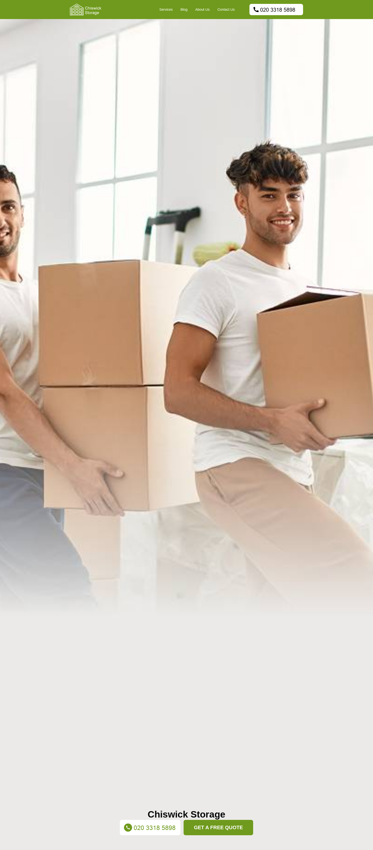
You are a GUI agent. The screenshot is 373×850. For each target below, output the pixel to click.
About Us (202, 9)
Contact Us (226, 9)
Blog (183, 9)
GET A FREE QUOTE (218, 827)
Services (166, 9)
